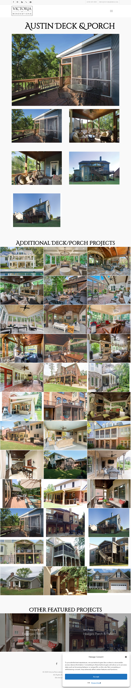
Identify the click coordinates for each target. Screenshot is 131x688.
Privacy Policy (96, 683)
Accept (96, 677)
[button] (126, 657)
